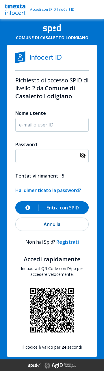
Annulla (52, 224)
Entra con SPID (63, 207)
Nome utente (30, 113)
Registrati (67, 242)
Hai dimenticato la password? (48, 190)
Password (26, 144)
